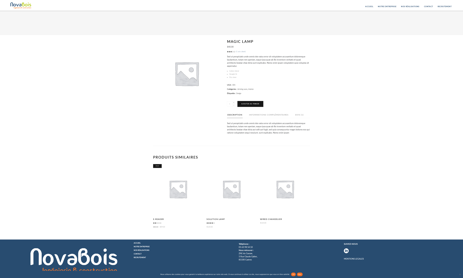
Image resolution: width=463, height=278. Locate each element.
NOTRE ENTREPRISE (142, 247)
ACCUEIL (137, 243)
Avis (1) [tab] (299, 115)
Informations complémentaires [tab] (269, 115)
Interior (251, 89)
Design (238, 93)
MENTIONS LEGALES (354, 259)
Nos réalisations (141, 250)
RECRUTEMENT (140, 257)
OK (293, 274)
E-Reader (158, 219)
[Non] (460, 274)
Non (299, 274)
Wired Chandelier (271, 219)
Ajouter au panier (250, 104)
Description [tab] (234, 115)
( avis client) (241, 51)
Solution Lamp (216, 219)
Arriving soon (242, 89)
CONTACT (138, 254)
